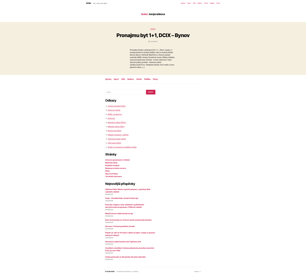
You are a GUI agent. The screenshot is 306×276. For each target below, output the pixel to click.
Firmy (218, 3)
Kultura (200, 3)
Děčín (88, 3)
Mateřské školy (111, 163)
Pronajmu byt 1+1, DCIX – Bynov (152, 35)
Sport (189, 3)
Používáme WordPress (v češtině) (127, 271)
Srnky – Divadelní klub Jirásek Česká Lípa (121, 198)
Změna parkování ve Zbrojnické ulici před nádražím (125, 257)
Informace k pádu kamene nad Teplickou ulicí (123, 242)
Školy (107, 171)
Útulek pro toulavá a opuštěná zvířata (122, 147)
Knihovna (111, 118)
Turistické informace (113, 176)
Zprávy (183, 3)
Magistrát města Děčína (117, 122)
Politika (212, 3)
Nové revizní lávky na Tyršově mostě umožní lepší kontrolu (128, 220)
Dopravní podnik (114, 110)
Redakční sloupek (112, 165)
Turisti (206, 3)
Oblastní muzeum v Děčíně (118, 135)
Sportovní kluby (111, 174)
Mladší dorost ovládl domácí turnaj (119, 214)
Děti (194, 3)
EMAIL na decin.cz (115, 114)
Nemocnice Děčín (114, 131)
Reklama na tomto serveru (115, 168)
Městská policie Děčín (116, 127)
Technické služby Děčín (117, 139)
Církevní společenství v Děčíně (117, 160)
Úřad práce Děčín (114, 143)
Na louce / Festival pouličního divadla (120, 226)
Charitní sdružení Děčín (117, 106)
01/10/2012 (154, 41)
